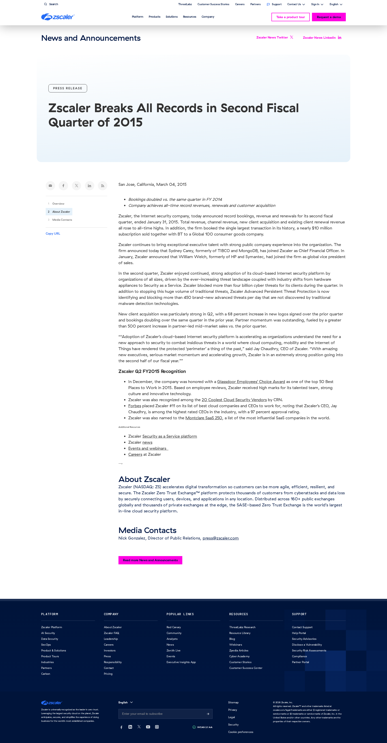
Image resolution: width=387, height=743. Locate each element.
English (334, 4)
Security (233, 724)
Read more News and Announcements (150, 560)
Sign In (315, 4)
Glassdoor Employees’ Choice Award (251, 381)
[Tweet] (76, 186)
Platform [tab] (137, 16)
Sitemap (233, 702)
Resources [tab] (189, 16)
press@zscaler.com (221, 538)
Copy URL (53, 233)
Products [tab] (154, 16)
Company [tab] (208, 16)
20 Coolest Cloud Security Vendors (234, 399)
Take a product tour (290, 17)
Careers (135, 454)
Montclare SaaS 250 (203, 417)
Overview (58, 203)
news (147, 442)
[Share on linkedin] (89, 186)
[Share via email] (50, 186)
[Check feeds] (102, 186)
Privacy (232, 709)
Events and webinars (148, 448)
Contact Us (294, 4)
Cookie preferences (240, 732)
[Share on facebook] (63, 186)
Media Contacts (62, 219)
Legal (231, 717)
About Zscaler (61, 211)
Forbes (134, 405)
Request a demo (329, 17)
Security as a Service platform (169, 436)
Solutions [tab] (172, 16)
